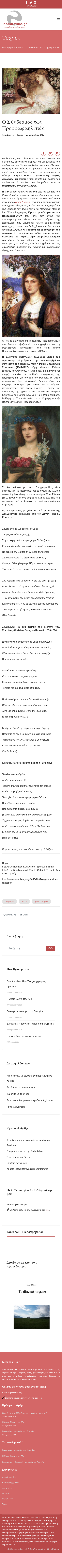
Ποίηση (24, 901)
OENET (37, 1517)
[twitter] (30, 3)
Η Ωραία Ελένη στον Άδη (19, 1002)
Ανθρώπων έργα (9, 1477)
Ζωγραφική (9, 901)
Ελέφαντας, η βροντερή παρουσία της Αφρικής (30, 1027)
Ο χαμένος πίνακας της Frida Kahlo (25, 1151)
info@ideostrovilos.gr (16, 1549)
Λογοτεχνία (7, 1488)
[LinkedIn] (57, 153)
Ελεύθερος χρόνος (10, 1482)
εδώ (47, 1210)
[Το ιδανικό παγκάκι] (31, 1303)
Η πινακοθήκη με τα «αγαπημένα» (24, 1039)
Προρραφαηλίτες (41, 901)
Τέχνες (20, 135)
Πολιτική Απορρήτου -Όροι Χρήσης (44, 1549)
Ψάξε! (50, 948)
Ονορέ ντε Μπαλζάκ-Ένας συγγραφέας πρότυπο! (26, 987)
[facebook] (26, 3)
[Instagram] (35, 3)
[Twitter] (50, 153)
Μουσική (6, 1493)
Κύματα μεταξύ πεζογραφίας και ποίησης (27, 1169)
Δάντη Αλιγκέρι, (23, 202)
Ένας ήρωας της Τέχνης (19, 1157)
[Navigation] (58, 19)
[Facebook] (43, 153)
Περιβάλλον (7, 1499)
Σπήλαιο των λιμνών (17, 1163)
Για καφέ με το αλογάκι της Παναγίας (25, 1014)
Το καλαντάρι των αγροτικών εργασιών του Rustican (28, 1143)
